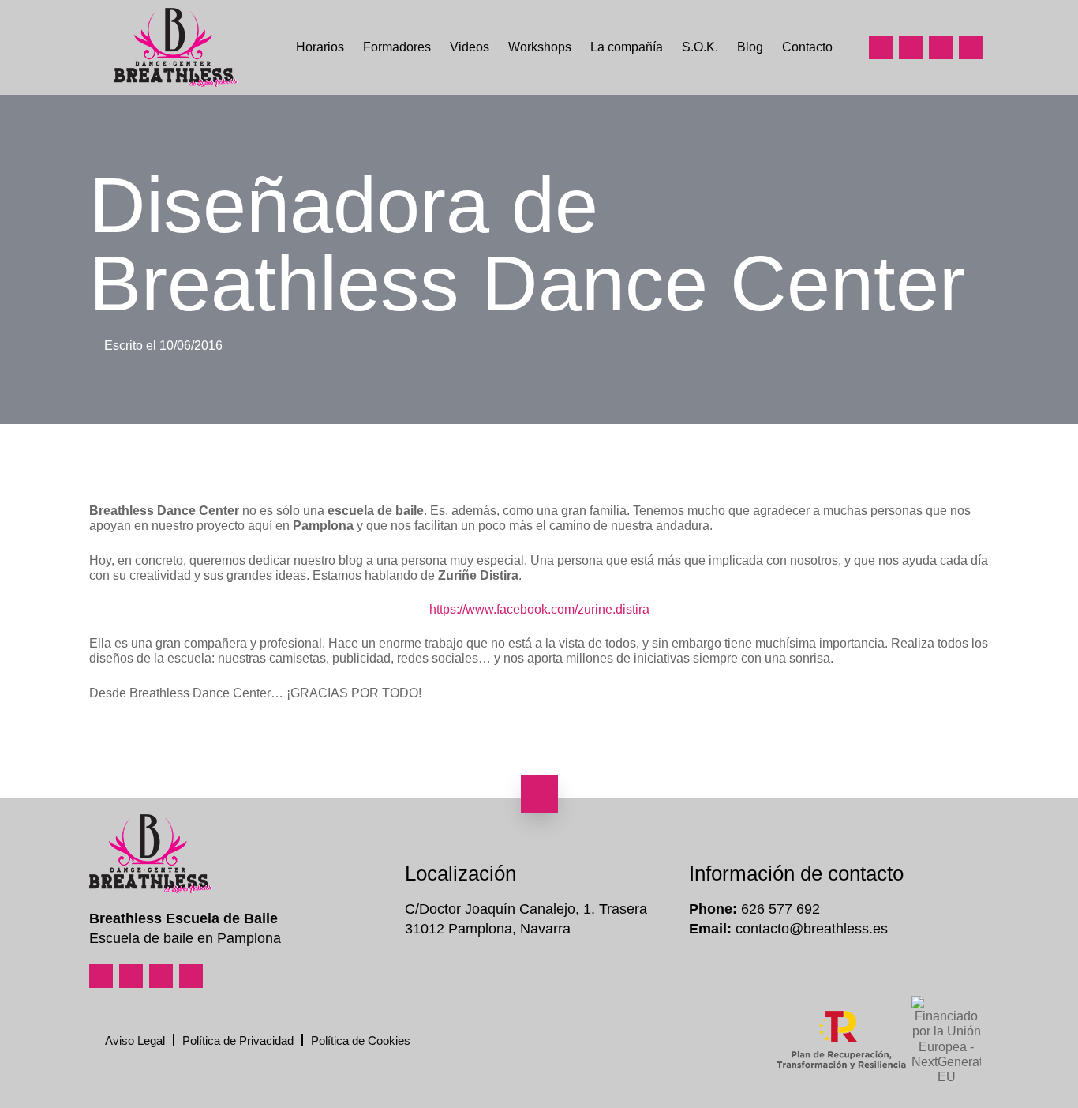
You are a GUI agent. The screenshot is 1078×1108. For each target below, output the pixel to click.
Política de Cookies (360, 1040)
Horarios (320, 47)
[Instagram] (881, 47)
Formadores (397, 47)
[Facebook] (911, 47)
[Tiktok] (971, 47)
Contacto (807, 47)
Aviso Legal (135, 1040)
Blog (750, 47)
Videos (469, 47)
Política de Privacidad (238, 1040)
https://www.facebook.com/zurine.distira (539, 609)
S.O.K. (700, 47)
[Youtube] (941, 47)
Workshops (539, 47)
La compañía (626, 47)
